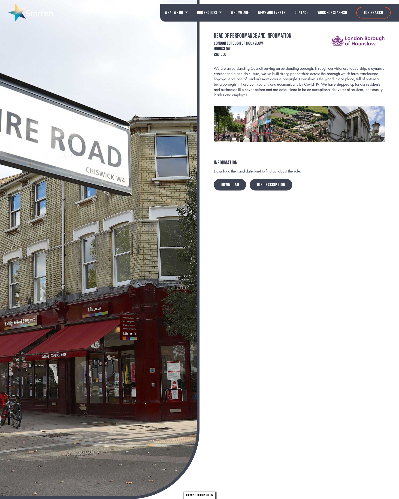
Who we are (240, 12)
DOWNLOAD (230, 185)
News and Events (271, 12)
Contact (301, 12)
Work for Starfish (332, 12)
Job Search (373, 12)
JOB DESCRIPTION (271, 185)
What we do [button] (174, 12)
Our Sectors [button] (207, 12)
